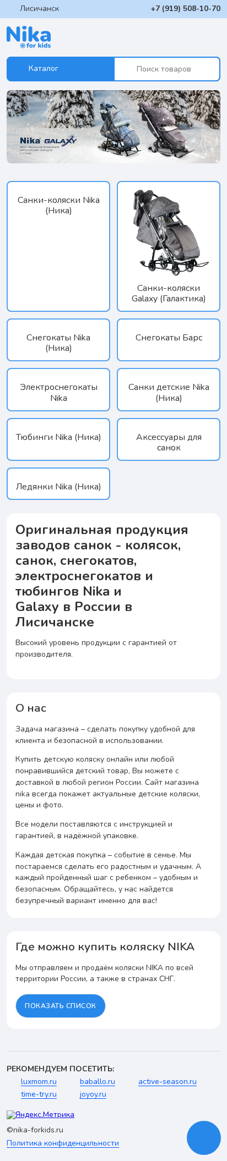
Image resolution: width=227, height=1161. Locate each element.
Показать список (60, 1006)
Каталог (43, 68)
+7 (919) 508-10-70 (185, 8)
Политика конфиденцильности (63, 1144)
